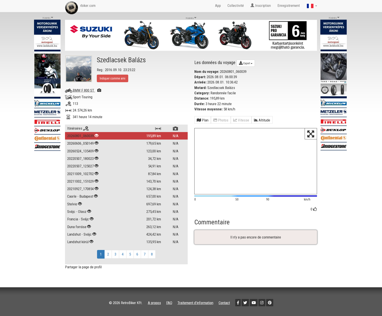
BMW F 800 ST (84, 90)
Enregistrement (288, 5)
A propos (154, 303)
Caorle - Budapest (80, 196)
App (218, 5)
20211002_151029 (80, 181)
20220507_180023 (80, 158)
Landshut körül (78, 242)
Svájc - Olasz (76, 211)
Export (247, 63)
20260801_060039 (80, 136)
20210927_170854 (80, 189)
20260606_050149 (80, 143)
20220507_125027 (80, 166)
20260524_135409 (80, 151)
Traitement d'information (195, 303)
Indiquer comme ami (112, 78)
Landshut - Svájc (79, 234)
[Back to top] (369, 303)
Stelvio (72, 204)
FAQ (169, 303)
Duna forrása (76, 227)
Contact (224, 303)
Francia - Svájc (78, 219)
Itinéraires (75, 128)
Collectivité (235, 5)
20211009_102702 (80, 174)
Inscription (262, 5)
